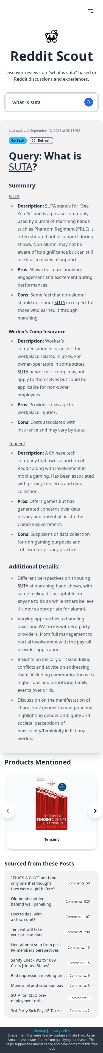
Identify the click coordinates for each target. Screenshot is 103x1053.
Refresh (44, 140)
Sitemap (39, 1031)
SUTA (20, 166)
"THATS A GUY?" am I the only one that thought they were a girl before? (50, 883)
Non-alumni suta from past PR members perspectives (50, 947)
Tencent (17, 444)
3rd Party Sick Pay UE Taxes (50, 1010)
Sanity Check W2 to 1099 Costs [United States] (50, 962)
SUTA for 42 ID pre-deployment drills (50, 998)
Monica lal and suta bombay (50, 985)
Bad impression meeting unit (50, 975)
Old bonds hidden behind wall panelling (50, 901)
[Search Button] (88, 102)
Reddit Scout (51, 56)
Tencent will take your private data (50, 932)
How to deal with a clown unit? (50, 916)
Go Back (17, 140)
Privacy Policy (59, 1031)
